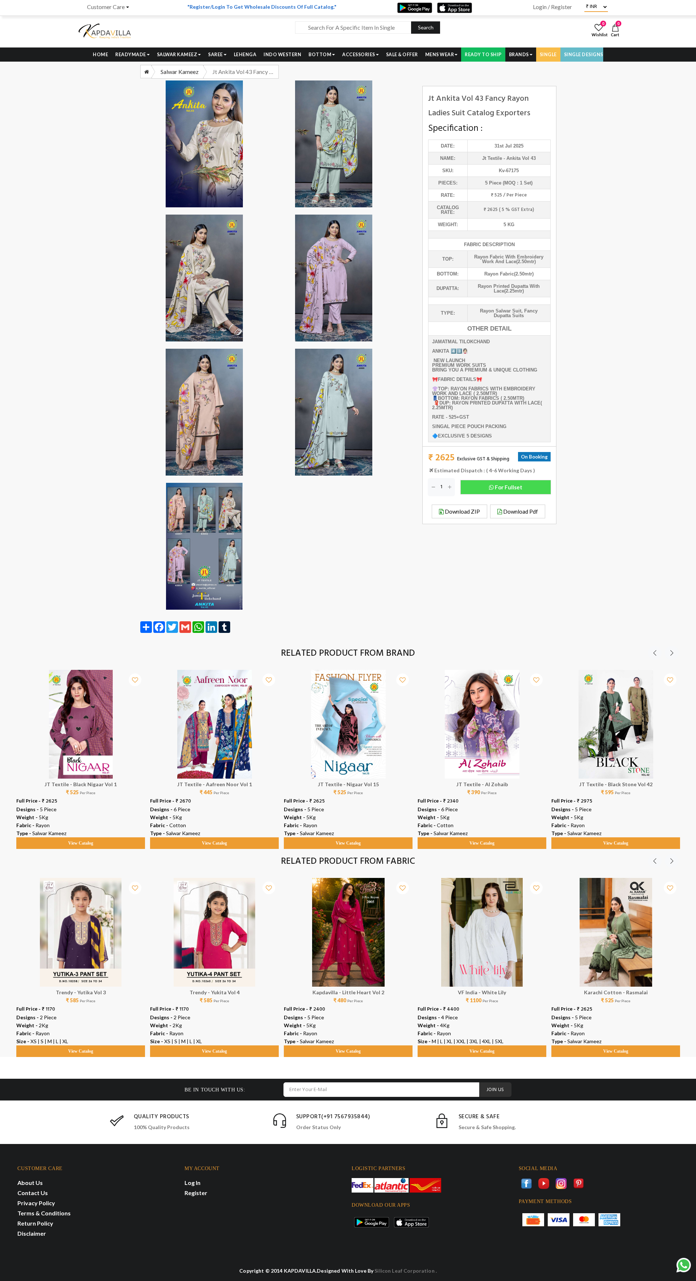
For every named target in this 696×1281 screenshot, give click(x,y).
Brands (519, 54)
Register (196, 1192)
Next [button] (672, 653)
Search (426, 27)
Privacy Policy (36, 1202)
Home (100, 54)
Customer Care (106, 7)
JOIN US (495, 1090)
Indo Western (282, 54)
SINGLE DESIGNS (583, 54)
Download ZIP (462, 511)
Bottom (319, 54)
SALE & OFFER (402, 54)
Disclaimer (31, 1233)
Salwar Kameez (177, 54)
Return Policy (35, 1223)
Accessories (358, 54)
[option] (81, 752)
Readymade (130, 54)
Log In (192, 1182)
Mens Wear (439, 54)
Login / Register (552, 7)
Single (548, 54)
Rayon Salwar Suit (500, 311)
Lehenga (245, 54)
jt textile (492, 158)
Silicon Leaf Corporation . (405, 1271)
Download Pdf (520, 511)
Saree (215, 54)
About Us (30, 1182)
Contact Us (32, 1192)
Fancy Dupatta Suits (516, 313)
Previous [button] (655, 653)
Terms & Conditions (44, 1213)
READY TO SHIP (483, 54)
